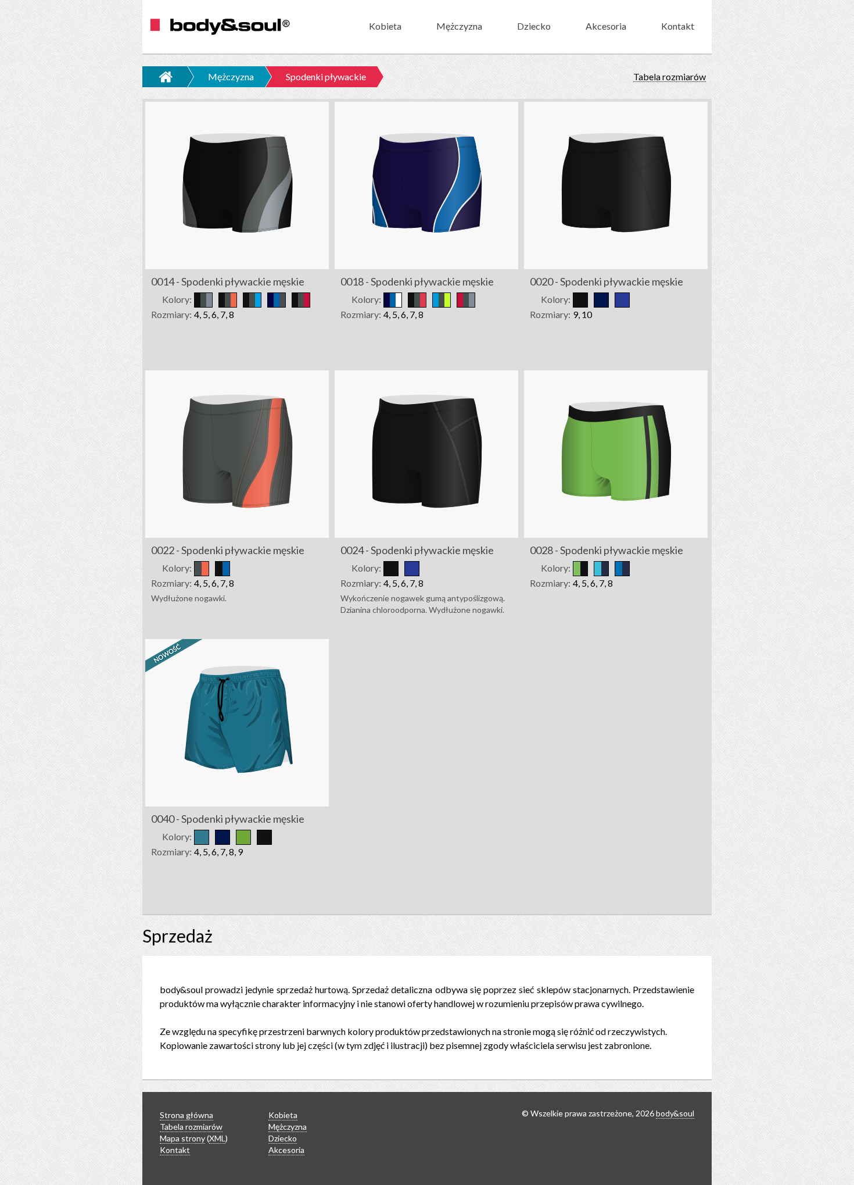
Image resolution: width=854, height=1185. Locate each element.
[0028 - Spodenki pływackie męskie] (616, 451)
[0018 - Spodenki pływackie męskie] (427, 182)
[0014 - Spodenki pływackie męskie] (238, 182)
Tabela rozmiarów (669, 77)
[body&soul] (219, 26)
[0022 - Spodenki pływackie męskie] (238, 451)
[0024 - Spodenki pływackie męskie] (427, 451)
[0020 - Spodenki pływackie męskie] (616, 182)
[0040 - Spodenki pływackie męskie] (238, 719)
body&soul (675, 1113)
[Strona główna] (159, 76)
